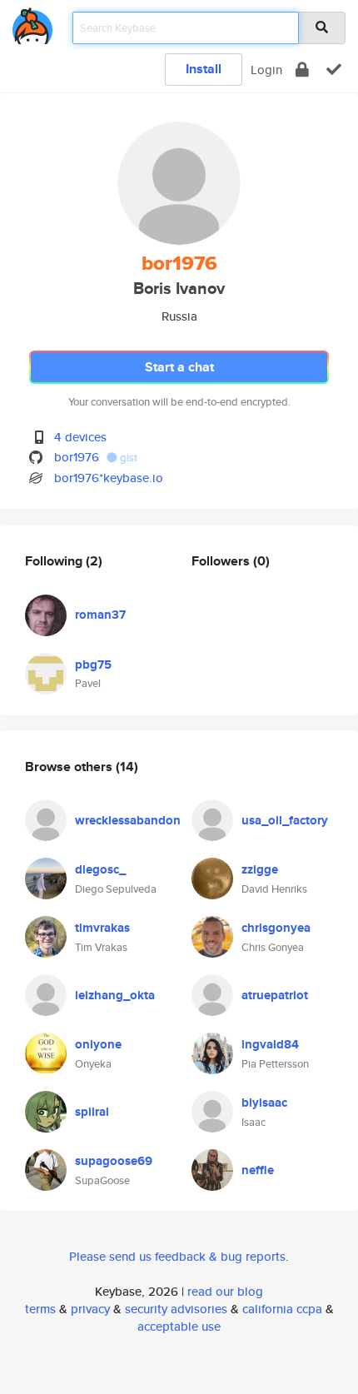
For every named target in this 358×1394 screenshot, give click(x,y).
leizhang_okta (115, 995)
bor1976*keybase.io (108, 477)
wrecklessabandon (128, 820)
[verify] (333, 69)
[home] (32, 22)
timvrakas (102, 928)
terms (40, 1308)
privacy (90, 1308)
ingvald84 (270, 1044)
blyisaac (264, 1102)
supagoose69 (113, 1161)
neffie (257, 1170)
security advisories (176, 1308)
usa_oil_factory (284, 820)
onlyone (98, 1044)
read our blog (225, 1291)
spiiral (92, 1112)
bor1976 (76, 456)
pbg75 (93, 664)
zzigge (259, 869)
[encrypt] (302, 69)
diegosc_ (100, 869)
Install (203, 68)
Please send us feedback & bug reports (177, 1256)
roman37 (100, 614)
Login (266, 69)
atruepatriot (274, 995)
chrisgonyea (276, 928)
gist (127, 457)
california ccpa (282, 1308)
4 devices (80, 437)
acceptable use (179, 1326)
